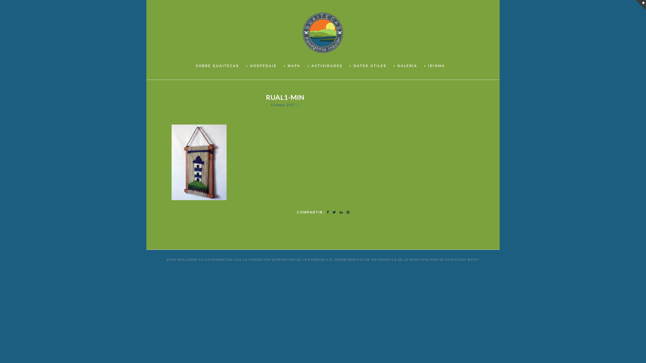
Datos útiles (370, 66)
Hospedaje (263, 66)
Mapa (294, 66)
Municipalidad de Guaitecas (437, 259)
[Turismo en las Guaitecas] (323, 33)
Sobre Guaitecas (217, 66)
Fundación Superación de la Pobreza (287, 259)
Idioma (436, 66)
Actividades (327, 66)
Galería (407, 66)
